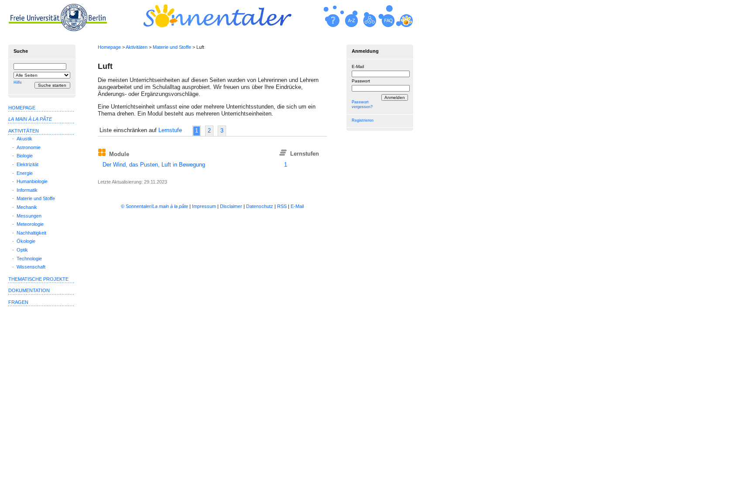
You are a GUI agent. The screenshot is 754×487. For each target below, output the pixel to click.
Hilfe (18, 82)
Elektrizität (27, 164)
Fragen (18, 302)
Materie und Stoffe (172, 47)
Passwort (361, 80)
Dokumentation (29, 290)
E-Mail (358, 66)
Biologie (25, 155)
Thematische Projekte (38, 279)
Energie (25, 173)
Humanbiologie (32, 181)
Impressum (204, 206)
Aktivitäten (136, 47)
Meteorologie (30, 224)
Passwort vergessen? (362, 104)
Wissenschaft (31, 266)
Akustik (24, 138)
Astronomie (29, 147)
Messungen (29, 215)
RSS (282, 206)
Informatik (27, 190)
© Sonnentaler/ (154, 206)
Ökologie (26, 241)
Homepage (109, 47)
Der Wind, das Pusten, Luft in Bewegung (154, 164)
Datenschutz (259, 206)
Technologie (29, 258)
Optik (22, 249)
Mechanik (27, 207)
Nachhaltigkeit (31, 232)
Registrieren (363, 120)
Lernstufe (170, 130)
